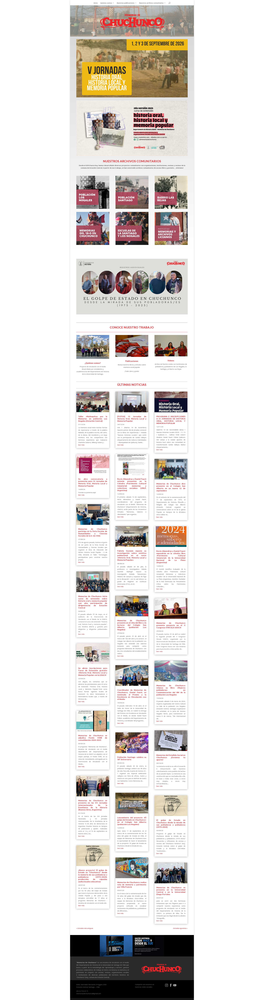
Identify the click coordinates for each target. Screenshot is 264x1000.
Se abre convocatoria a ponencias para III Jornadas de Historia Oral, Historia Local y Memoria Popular (92, 482)
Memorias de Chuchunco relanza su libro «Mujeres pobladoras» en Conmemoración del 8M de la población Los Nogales (171, 690)
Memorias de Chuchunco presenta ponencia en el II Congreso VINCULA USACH (171, 625)
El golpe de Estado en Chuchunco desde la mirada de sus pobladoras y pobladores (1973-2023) (171, 823)
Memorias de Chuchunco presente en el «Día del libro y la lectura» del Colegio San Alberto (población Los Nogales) (131, 625)
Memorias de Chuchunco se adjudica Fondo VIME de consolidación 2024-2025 (92, 737)
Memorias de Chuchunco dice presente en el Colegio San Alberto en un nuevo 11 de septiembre (171, 487)
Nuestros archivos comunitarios (151, 3)
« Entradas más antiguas (84, 928)
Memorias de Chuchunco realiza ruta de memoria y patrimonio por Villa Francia (131, 884)
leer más (81, 445)
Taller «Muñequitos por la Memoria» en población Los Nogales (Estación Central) (92, 418)
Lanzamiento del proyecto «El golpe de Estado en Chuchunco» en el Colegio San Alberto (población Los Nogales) (131, 820)
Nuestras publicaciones (125, 3)
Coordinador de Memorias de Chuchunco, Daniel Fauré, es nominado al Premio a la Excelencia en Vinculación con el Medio (131, 694)
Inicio (96, 3)
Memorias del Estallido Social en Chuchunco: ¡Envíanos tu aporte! (171, 757)
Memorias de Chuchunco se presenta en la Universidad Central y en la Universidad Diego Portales (171, 890)
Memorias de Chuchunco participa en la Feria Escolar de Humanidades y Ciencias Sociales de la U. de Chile (92, 532)
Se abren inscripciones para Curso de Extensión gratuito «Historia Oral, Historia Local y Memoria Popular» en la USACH (92, 671)
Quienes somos (106, 3)
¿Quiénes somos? (93, 363)
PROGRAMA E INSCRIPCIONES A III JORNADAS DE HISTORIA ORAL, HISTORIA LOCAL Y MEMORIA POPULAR (171, 419)
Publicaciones (131, 361)
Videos (171, 360)
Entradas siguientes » (180, 928)
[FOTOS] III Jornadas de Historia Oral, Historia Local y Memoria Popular (131, 418)
